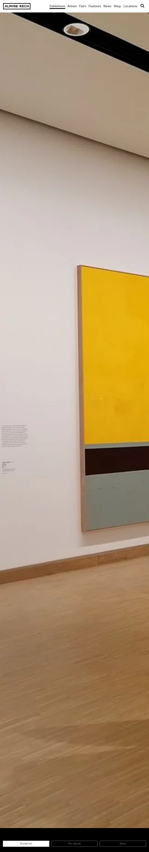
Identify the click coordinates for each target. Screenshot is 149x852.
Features (94, 6)
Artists (72, 6)
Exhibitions (57, 6)
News (107, 6)
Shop (117, 6)
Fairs (82, 6)
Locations (130, 6)
